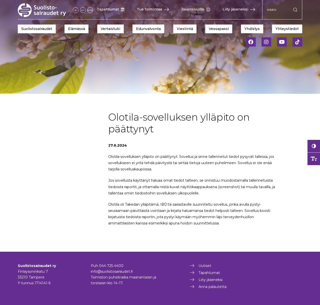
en (82, 10)
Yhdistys (252, 29)
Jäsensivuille (192, 9)
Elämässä (76, 29)
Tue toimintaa (149, 9)
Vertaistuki (110, 29)
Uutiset (204, 265)
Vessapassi (219, 29)
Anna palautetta (212, 286)
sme (90, 10)
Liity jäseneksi (235, 9)
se (75, 10)
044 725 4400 (111, 265)
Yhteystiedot (287, 29)
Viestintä (185, 29)
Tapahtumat (108, 9)
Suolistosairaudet (36, 29)
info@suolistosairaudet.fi (112, 271)
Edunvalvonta (148, 29)
